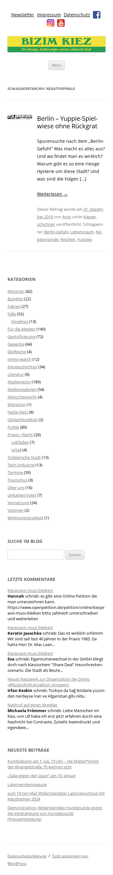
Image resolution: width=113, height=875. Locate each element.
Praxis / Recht (20, 435)
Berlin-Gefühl (56, 232)
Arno (66, 217)
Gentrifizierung (21, 336)
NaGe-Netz (18, 412)
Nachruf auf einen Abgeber (33, 705)
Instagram (50, 23)
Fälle (12, 314)
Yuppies (84, 239)
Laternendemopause (27, 784)
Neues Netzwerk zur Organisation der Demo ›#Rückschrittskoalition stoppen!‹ (49, 682)
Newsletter (22, 15)
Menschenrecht (22, 397)
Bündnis (15, 299)
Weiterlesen (52, 194)
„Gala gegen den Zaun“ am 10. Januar (42, 775)
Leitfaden (20, 442)
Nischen (67, 239)
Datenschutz (77, 15)
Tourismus (17, 480)
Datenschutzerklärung (27, 856)
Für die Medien (21, 329)
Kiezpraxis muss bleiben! (30, 590)
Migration (17, 404)
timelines (19, 321)
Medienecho (19, 382)
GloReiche (17, 351)
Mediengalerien (22, 389)
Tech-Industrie (21, 465)
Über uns (16, 487)
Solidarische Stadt (24, 457)
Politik (13, 427)
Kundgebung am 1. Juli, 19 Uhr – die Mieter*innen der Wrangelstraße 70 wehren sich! (53, 764)
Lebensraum (82, 232)
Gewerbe (16, 344)
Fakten (14, 306)
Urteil (16, 450)
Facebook (96, 15)
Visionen (16, 510)
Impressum (49, 15)
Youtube (61, 23)
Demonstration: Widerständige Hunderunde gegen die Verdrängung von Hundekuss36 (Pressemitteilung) (55, 813)
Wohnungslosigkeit (25, 518)
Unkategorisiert (22, 495)
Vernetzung (18, 502)
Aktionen (16, 291)
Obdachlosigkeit (23, 419)
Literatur (16, 374)
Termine (15, 472)
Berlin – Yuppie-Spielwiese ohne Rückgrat (67, 122)
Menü (56, 65)
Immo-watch (19, 359)
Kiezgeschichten (22, 367)
